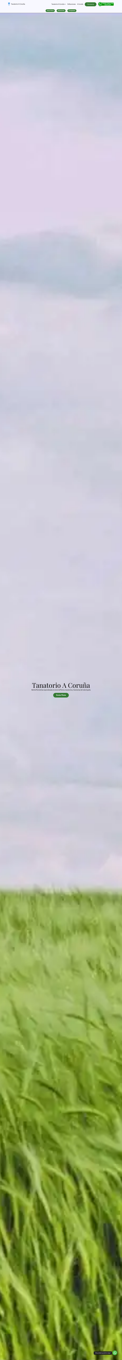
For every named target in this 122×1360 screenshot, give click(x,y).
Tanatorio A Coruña (18, 4)
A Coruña (80, 4)
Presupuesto (72, 10)
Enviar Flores (50, 10)
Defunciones (71, 4)
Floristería (90, 4)
